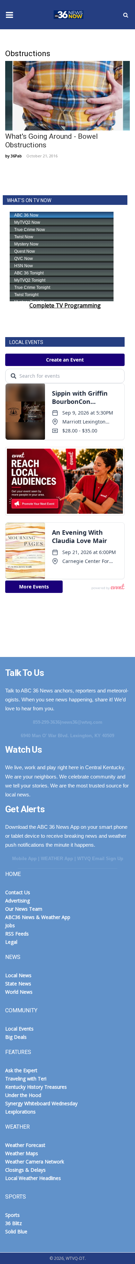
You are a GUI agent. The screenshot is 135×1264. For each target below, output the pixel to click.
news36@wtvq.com (81, 722)
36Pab (16, 155)
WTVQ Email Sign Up (100, 858)
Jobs (10, 925)
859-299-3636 (46, 722)
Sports (12, 1215)
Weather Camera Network (34, 1161)
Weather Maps (21, 1153)
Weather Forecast (25, 1145)
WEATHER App (57, 858)
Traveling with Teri (25, 1078)
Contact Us (17, 892)
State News (18, 983)
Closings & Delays (25, 1170)
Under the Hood (23, 1095)
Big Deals (16, 1037)
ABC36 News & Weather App (37, 917)
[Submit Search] (125, 15)
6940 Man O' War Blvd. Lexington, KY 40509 (67, 735)
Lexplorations (20, 1111)
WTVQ (67, 15)
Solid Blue (16, 1231)
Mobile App (24, 858)
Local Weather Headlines (33, 1178)
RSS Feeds (17, 933)
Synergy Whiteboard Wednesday (41, 1103)
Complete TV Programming (65, 305)
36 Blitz (13, 1223)
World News (19, 992)
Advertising (17, 900)
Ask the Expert (21, 1070)
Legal (11, 942)
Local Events (19, 1028)
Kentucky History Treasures (36, 1087)
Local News (18, 975)
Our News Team (23, 909)
